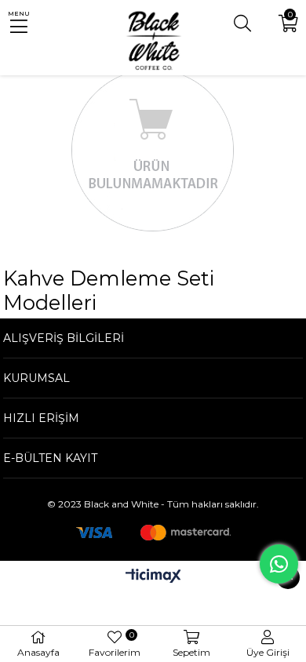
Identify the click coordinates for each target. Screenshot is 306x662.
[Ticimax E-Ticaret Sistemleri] (153, 577)
